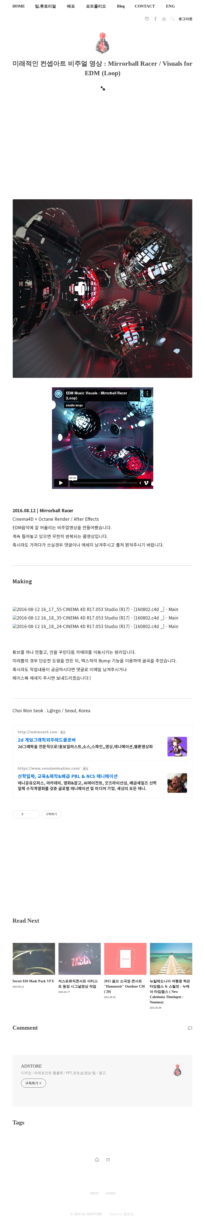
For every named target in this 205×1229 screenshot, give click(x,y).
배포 (71, 6)
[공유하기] (28, 814)
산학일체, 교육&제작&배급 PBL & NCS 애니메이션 (68, 776)
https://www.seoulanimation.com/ (49, 768)
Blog (121, 6)
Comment (25, 1027)
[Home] (97, 1159)
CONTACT (145, 6)
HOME (18, 6)
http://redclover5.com (38, 732)
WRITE (94, 1193)
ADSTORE (31, 1066)
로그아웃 (185, 19)
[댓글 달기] (190, 1027)
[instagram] (147, 20)
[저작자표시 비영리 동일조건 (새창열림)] (68, 814)
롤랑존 (129, 1214)
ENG (170, 6)
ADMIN (110, 1193)
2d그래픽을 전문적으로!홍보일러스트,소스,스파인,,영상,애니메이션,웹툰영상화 (85, 746)
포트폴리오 (96, 6)
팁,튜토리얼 (45, 6)
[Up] (108, 1159)
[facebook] (155, 20)
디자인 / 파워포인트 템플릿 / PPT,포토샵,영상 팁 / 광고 (63, 1073)
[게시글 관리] (34, 814)
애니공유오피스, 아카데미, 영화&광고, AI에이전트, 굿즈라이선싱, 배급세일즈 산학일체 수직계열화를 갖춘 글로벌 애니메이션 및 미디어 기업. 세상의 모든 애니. (87, 785)
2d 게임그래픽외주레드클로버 (47, 740)
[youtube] (164, 20)
